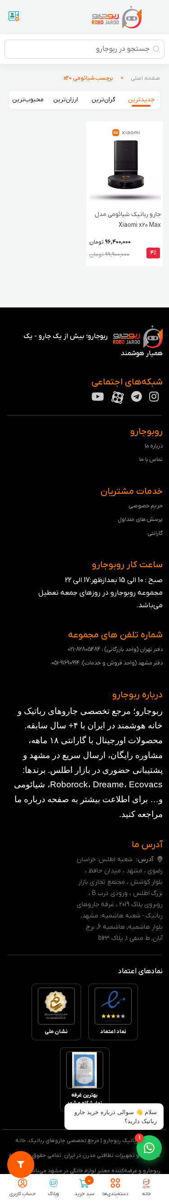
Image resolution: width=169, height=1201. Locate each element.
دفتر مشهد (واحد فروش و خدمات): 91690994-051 (107, 663)
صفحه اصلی (145, 78)
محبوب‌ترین (28, 100)
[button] (149, 1147)
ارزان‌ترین (65, 100)
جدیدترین (141, 100)
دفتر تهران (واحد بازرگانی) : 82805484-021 (115, 649)
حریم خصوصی (145, 506)
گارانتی (155, 533)
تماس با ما (151, 459)
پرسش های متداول (140, 519)
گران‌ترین (103, 100)
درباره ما (154, 446)
